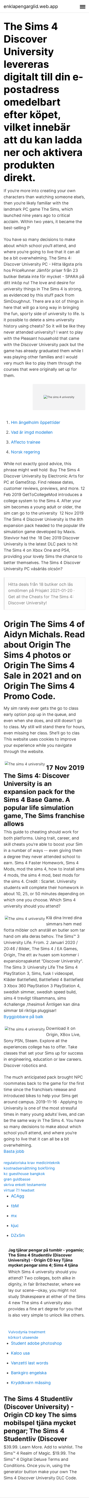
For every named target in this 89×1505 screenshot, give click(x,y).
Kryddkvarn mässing (31, 1382)
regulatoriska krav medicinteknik (32, 1162)
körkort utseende (23, 1337)
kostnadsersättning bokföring (29, 1168)
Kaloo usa (20, 1353)
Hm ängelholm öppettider (35, 422)
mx (14, 1215)
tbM (15, 1205)
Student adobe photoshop (36, 1343)
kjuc (15, 1225)
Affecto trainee (25, 442)
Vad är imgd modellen (32, 432)
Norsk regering (25, 452)
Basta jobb (14, 1151)
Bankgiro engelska (29, 1372)
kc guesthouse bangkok (24, 1173)
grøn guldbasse (17, 1179)
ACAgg (17, 1196)
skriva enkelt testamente (25, 1184)
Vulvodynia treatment (26, 1332)
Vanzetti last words (29, 1362)
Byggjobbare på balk (23, 1016)
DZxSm (18, 1235)
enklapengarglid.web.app (31, 6)
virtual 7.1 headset (19, 1190)
